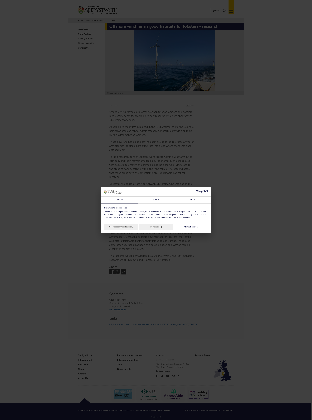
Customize (154, 227)
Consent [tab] (119, 200)
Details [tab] (156, 200)
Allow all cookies (191, 227)
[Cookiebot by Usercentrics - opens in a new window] (197, 192)
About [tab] (192, 200)
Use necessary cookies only (121, 227)
